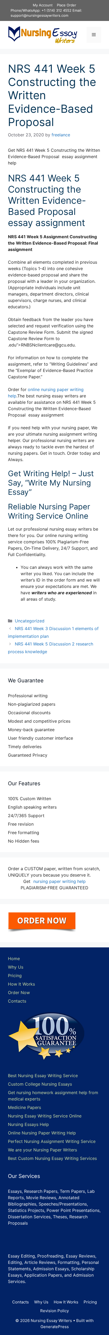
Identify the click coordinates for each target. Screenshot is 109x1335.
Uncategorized (29, 620)
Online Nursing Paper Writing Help (42, 1132)
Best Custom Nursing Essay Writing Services (52, 1158)
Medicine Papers (24, 1107)
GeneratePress (54, 1326)
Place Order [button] (66, 5)
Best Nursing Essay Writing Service (43, 1075)
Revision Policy (54, 1310)
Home (14, 958)
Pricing (15, 975)
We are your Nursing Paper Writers (42, 1149)
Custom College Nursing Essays (40, 1084)
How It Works (21, 984)
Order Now (19, 992)
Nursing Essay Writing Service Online (44, 1116)
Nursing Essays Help (28, 1124)
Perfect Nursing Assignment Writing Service (52, 1141)
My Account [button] (43, 5)
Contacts (17, 1001)
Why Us (15, 967)
